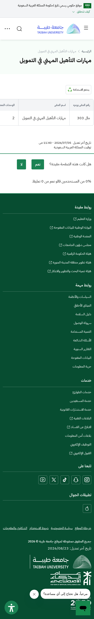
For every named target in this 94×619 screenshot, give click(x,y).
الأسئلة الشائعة (82, 340)
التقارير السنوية (82, 349)
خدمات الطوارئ (82, 392)
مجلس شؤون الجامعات (77, 246)
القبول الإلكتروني (82, 454)
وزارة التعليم (84, 219)
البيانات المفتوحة (81, 357)
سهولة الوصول (82, 323)
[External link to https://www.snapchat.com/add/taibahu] (75, 479)
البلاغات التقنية (82, 419)
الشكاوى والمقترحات (15, 528)
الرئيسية (86, 51)
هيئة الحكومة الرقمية (79, 254)
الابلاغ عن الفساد (81, 428)
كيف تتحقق (83, 11)
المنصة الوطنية (82, 237)
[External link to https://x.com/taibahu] (54, 479)
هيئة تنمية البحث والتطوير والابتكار (71, 272)
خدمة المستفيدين (80, 400)
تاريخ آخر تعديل (82, 143)
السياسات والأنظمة (79, 296)
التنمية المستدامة (81, 331)
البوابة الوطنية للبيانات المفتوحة (72, 228)
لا (21, 164)
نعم (37, 164)
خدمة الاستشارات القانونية (75, 409)
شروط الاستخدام (39, 528)
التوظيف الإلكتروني (80, 444)
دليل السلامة (83, 314)
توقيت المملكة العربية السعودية (72, 147)
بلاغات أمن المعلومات (78, 435)
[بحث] (19, 28)
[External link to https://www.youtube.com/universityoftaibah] (42, 479)
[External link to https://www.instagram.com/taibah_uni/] (87, 479)
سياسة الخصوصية (62, 528)
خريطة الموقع (83, 528)
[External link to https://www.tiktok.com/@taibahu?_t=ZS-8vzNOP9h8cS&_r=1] (64, 479)
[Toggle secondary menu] (7, 28)
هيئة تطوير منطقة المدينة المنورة (72, 263)
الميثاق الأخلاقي (82, 305)
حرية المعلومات (82, 366)
